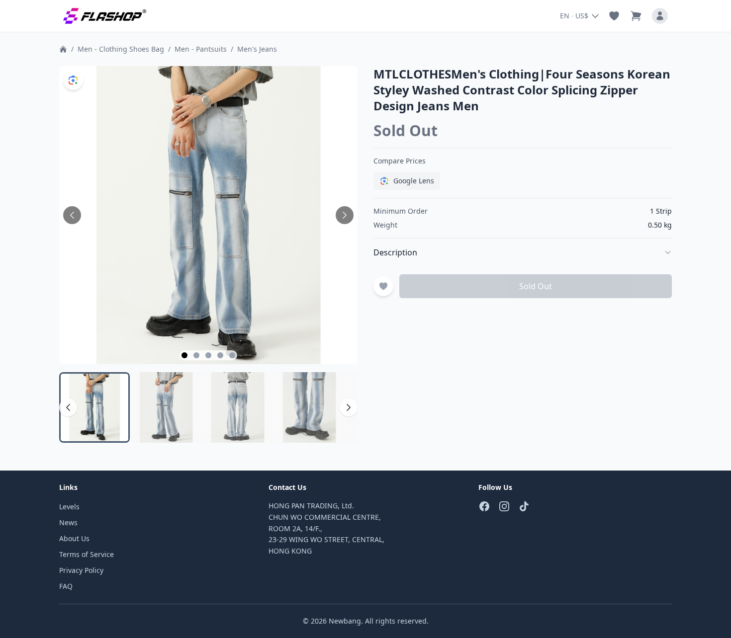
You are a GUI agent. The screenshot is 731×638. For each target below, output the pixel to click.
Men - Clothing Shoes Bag (121, 49)
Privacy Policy (81, 570)
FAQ (66, 586)
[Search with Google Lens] (73, 80)
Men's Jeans (257, 49)
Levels (69, 506)
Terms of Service (86, 554)
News (68, 522)
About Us (74, 538)
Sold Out (535, 286)
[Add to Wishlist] (383, 286)
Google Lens (413, 180)
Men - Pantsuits (201, 49)
